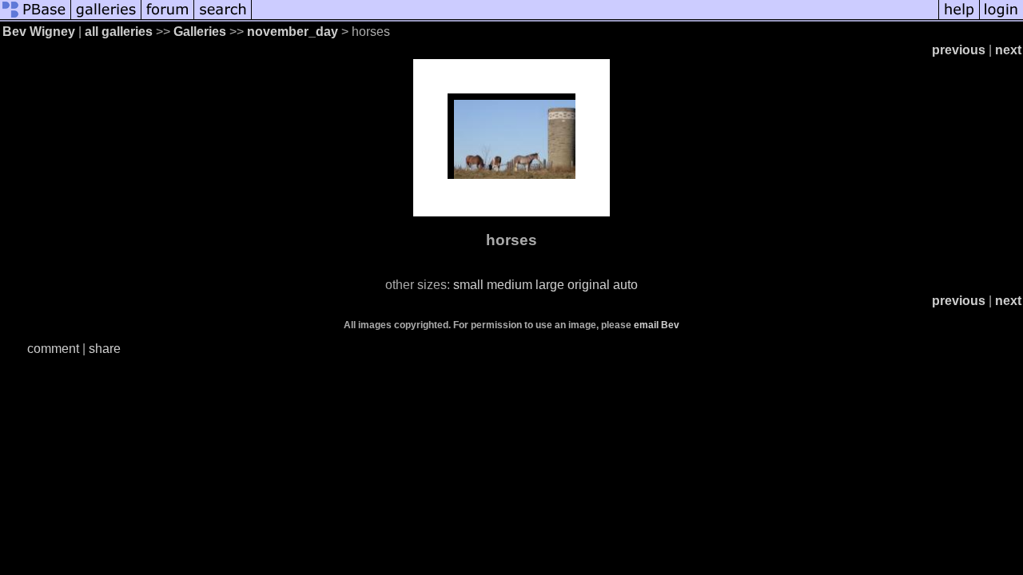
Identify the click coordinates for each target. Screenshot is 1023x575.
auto (625, 284)
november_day (292, 31)
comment (53, 348)
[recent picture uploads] (106, 18)
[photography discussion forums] (167, 18)
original (588, 284)
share (105, 348)
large (549, 284)
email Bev (656, 325)
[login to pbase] (1001, 18)
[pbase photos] (35, 18)
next (1008, 50)
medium (509, 284)
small (468, 284)
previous (958, 50)
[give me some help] (959, 18)
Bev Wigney (38, 31)
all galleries (119, 31)
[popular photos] (595, 18)
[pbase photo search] (223, 18)
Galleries (199, 31)
